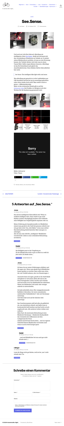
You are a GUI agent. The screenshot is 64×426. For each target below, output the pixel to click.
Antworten (17, 241)
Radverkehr (52, 4)
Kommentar (17, 380)
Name (15, 392)
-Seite (19, 88)
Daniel (22, 26)
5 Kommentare (42, 26)
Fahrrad (17, 184)
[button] (18, 177)
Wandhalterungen (44, 6)
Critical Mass (32, 4)
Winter (33, 184)
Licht (39, 4)
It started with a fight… (13, 422)
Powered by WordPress (26, 422)
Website (15, 398)
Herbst (21, 184)
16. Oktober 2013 (32, 26)
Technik (35, 6)
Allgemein (21, 4)
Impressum (52, 6)
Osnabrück (44, 4)
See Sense (28, 184)
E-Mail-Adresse (36, 392)
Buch (27, 4)
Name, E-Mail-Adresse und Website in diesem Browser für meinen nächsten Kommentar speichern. (31, 405)
